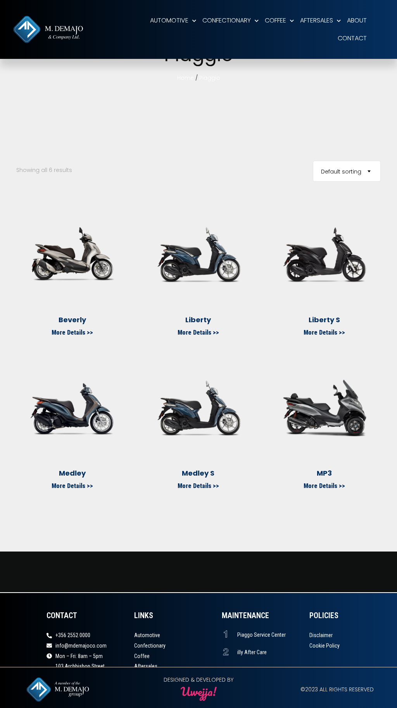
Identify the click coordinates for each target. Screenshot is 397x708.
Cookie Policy (324, 646)
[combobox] (347, 171)
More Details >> (72, 332)
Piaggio (209, 78)
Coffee (275, 20)
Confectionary (226, 20)
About (357, 20)
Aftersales (316, 20)
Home (185, 78)
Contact (352, 38)
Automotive (169, 20)
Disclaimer (321, 635)
